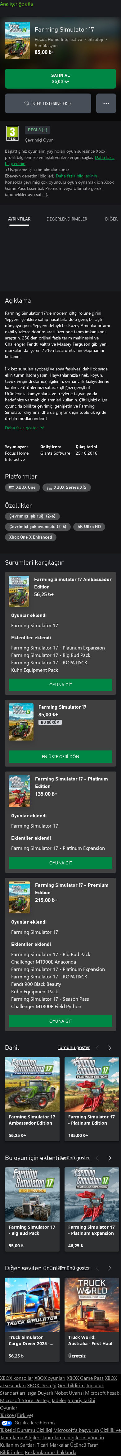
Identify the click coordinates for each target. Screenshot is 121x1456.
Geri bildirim (71, 1385)
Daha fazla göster (21, 428)
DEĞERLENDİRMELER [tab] (67, 219)
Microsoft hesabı (103, 1392)
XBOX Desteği (41, 1385)
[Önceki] (97, 1047)
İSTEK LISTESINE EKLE (51, 103)
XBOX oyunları (49, 1378)
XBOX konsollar (16, 1378)
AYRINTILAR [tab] (19, 219)
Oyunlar (8, 1407)
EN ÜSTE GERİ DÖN (60, 756)
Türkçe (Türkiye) (16, 1415)
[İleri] (110, 1047)
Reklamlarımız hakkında (50, 1452)
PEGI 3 (34, 130)
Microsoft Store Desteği (25, 1400)
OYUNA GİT (60, 685)
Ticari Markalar (53, 1444)
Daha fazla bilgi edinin (76, 176)
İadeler (59, 1400)
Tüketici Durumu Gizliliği (26, 1430)
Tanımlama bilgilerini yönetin (73, 1437)
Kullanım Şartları (18, 1444)
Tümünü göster (74, 1047)
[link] (32, 1099)
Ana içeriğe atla (16, 3)
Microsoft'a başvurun (76, 1430)
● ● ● (106, 103)
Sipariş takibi (81, 1400)
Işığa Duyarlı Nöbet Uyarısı (55, 1392)
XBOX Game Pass (85, 1378)
